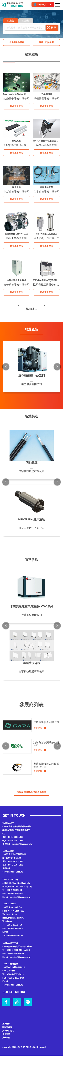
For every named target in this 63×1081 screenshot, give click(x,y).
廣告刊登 (6, 1037)
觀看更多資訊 (16, 106)
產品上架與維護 (46, 42)
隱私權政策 (7, 1027)
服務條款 (6, 1023)
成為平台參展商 (16, 42)
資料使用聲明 (8, 1030)
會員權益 (6, 1034)
